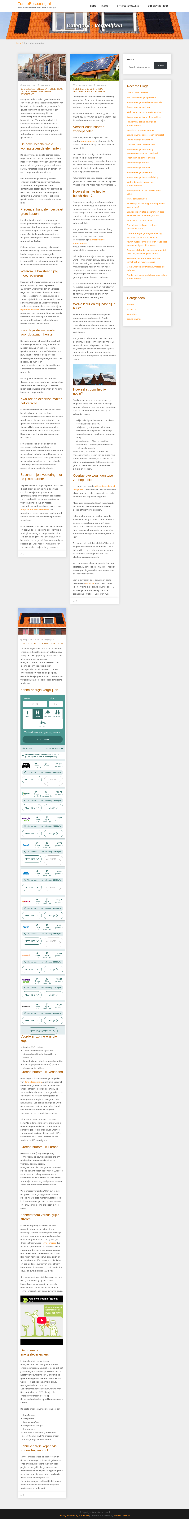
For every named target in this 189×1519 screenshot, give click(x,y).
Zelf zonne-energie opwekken (141, 97)
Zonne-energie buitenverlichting (142, 177)
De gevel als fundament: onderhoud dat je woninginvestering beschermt (41, 91)
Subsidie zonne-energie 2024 (141, 144)
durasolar (89, 583)
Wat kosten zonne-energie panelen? (145, 112)
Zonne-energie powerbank (140, 172)
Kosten (130, 304)
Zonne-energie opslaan (138, 107)
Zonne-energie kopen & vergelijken (41, 643)
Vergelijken (46, 85)
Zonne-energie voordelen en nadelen (145, 102)
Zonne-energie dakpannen (140, 139)
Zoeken (130, 59)
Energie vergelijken (158, 6)
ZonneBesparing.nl (34, 4)
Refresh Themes (122, 1515)
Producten (132, 309)
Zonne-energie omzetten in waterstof (145, 135)
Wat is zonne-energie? (138, 92)
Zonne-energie (134, 319)
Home (93, 6)
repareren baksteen (30, 309)
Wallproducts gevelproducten (34, 509)
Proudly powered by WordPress (74, 1515)
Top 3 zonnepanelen (137, 198)
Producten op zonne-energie (141, 157)
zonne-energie (49, 1243)
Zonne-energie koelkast (138, 167)
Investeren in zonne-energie (140, 130)
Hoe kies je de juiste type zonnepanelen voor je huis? (89, 90)
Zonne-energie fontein (138, 162)
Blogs (104, 6)
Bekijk (52, 807)
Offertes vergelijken (128, 6)
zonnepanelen (88, 141)
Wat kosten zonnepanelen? (140, 220)
